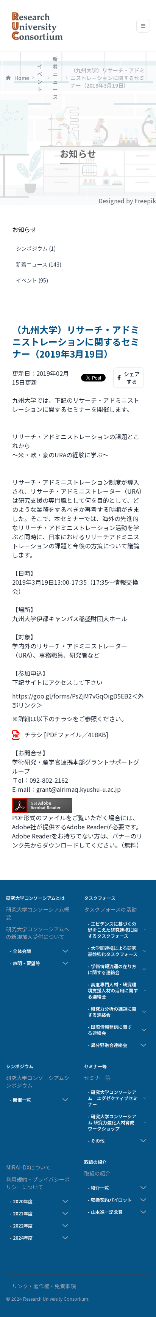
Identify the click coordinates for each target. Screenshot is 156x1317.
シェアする (132, 377)
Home (21, 78)
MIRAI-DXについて (28, 1167)
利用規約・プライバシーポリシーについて (38, 1183)
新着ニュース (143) (38, 264)
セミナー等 (97, 1078)
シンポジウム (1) (36, 248)
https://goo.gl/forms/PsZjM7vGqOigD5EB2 (72, 695)
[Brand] (36, 26)
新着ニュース (55, 77)
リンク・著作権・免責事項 (44, 1286)
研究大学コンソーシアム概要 (37, 913)
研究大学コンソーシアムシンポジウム (37, 1081)
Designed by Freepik (127, 200)
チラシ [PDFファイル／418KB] (66, 734)
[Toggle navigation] (143, 26)
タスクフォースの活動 (110, 909)
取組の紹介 (97, 1173)
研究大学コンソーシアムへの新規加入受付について (37, 932)
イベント (39, 78)
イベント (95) (32, 280)
